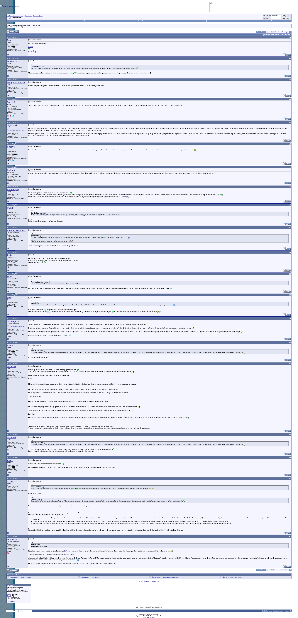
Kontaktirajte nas (267, 610)
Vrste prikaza (285, 34)
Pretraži (270, 21)
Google (240, 577)
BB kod (9, 594)
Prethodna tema (144, 581)
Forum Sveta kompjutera (16, 16)
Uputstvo (32, 21)
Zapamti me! (287, 16)
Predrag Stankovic (16, 230)
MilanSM (11, 366)
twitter (97, 577)
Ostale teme (28, 16)
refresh (30, 47)
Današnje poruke (207, 21)
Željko (10, 255)
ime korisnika (267, 15)
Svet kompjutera (278, 610)
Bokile (10, 40)
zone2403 (12, 61)
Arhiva (287, 610)
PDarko (11, 208)
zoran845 (12, 539)
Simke (10, 481)
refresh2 (31, 51)
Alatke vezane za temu (271, 34)
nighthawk (12, 125)
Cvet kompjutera (37, 16)
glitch (9, 298)
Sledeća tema (154, 581)
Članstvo (86, 21)
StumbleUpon (174, 577)
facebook (28, 577)
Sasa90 (11, 102)
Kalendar (141, 21)
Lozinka (265, 18)
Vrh (291, 610)
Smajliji (9, 596)
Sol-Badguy (13, 189)
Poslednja (285, 32)
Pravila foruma (11, 601)
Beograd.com (152, 617)
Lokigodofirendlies (16, 82)
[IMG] (8, 597)
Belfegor (11, 170)
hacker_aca (13, 321)
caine (10, 277)
